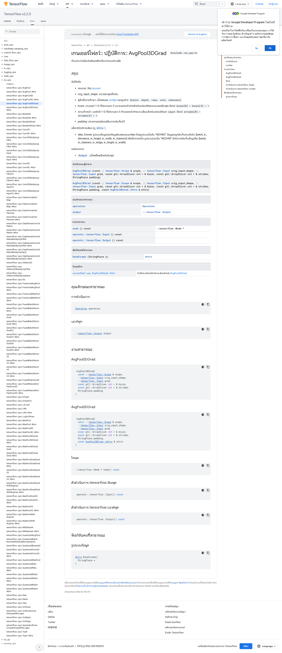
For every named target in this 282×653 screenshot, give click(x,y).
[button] (21, 45)
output (77, 212)
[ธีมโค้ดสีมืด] (202, 304)
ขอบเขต (96, 88)
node (75, 228)
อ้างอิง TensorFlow (174, 632)
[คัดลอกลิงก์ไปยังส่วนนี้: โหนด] (82, 458)
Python (20, 21)
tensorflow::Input (158, 170)
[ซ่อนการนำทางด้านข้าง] (39, 647)
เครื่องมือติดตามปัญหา (175, 611)
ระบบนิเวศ (84, 3)
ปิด (256, 48)
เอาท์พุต (113, 100)
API (67, 3)
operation (79, 206)
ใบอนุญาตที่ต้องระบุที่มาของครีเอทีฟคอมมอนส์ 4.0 (118, 582)
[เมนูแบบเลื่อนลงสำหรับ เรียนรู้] (59, 4)
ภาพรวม (7, 21)
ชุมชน (102, 3)
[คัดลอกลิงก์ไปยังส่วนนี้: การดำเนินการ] (94, 297)
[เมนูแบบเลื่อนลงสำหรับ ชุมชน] (109, 4)
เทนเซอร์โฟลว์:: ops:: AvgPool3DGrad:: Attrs (94, 273)
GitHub (259, 3)
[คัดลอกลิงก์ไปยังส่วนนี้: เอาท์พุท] (86, 322)
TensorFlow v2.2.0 (17, 14)
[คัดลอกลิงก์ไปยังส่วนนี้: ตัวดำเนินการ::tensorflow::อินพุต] (120, 483)
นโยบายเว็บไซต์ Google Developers (92, 586)
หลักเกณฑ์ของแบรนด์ (175, 627)
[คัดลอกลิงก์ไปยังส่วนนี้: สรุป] (81, 74)
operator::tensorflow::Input (91, 234)
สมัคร (245, 646)
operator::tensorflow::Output (92, 240)
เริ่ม (270, 48)
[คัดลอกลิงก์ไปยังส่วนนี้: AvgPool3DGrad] (99, 360)
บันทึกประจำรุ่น (171, 617)
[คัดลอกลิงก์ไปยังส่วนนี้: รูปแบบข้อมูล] (93, 546)
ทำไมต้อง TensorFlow (127, 3)
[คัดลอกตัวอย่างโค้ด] (208, 304)
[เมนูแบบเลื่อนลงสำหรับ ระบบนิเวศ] (93, 4)
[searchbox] (22, 31)
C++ (32, 21)
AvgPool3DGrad (82, 170)
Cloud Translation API (128, 34)
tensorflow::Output (158, 212)
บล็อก (50, 611)
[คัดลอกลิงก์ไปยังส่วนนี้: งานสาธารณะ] (96, 350)
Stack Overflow (173, 622)
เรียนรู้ (52, 3)
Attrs (100, 128)
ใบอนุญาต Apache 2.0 (179, 582)
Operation (148, 206)
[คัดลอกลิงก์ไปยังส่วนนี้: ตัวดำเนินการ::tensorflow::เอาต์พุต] (122, 508)
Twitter (51, 622)
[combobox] (209, 4)
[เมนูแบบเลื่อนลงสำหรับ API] (73, 4)
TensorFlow (76, 45)
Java (43, 21)
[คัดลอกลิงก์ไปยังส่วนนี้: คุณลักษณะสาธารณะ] (109, 287)
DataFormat (79, 256)
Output (82, 155)
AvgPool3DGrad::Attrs (123, 189)
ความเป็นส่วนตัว (67, 646)
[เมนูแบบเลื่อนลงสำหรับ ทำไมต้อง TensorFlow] (142, 4)
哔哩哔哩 (52, 627)
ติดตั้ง (40, 3)
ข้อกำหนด (52, 646)
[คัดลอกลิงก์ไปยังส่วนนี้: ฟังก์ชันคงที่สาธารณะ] (109, 536)
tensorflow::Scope (117, 170)
